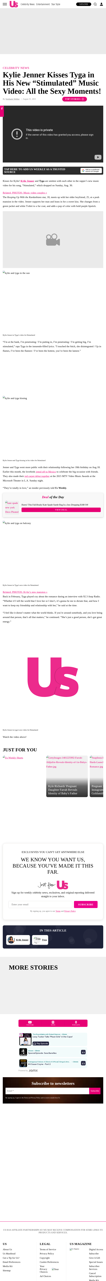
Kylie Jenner (27, 181)
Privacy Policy (70, 911)
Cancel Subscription (95, 1274)
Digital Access (96, 1249)
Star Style (55, 4)
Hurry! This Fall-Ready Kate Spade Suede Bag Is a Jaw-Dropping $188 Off (55, 505)
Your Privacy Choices (44, 1269)
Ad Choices (45, 1276)
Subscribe (83, 4)
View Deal (61, 510)
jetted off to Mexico (46, 471)
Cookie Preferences (49, 1262)
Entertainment (43, 4)
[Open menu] (5, 4)
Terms (58, 911)
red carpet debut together (37, 476)
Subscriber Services (94, 1267)
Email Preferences (11, 1262)
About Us (7, 1249)
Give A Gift (94, 1258)
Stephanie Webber (13, 99)
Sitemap (7, 1270)
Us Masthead (9, 1253)
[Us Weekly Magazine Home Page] (14, 4)
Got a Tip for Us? (11, 1258)
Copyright (45, 1258)
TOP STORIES (73, 99)
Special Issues (96, 1262)
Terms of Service (48, 1249)
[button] (95, 4)
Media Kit (8, 1266)
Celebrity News (28, 4)
